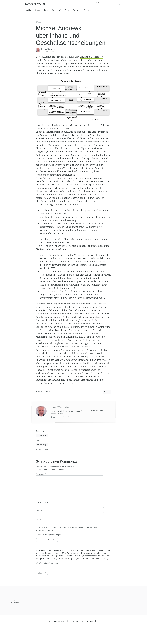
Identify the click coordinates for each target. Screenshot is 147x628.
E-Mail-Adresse (42, 502)
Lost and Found (35, 3)
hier (61, 413)
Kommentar (41, 474)
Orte (53, 10)
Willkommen (14, 598)
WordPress (67, 621)
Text (39, 22)
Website (39, 519)
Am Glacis (29, 10)
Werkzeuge (77, 10)
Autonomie (92, 621)
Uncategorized (42, 435)
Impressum (13, 600)
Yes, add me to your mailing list (49, 535)
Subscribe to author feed (61, 417)
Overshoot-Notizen (42, 10)
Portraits (68, 10)
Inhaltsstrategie (42, 445)
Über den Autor (15, 602)
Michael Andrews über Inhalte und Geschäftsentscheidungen (70, 35)
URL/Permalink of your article (47, 563)
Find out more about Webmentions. (92, 559)
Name (39, 511)
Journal (87, 10)
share (108, 392)
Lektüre (60, 10)
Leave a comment (45, 391)
